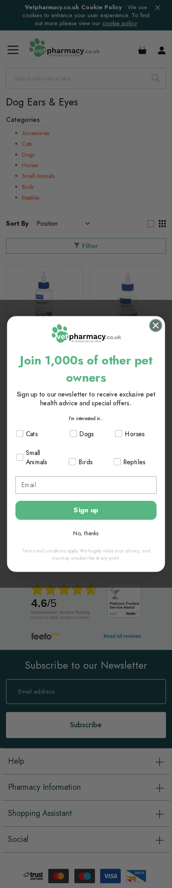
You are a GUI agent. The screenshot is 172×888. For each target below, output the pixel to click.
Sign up (86, 510)
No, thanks (86, 533)
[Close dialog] (155, 325)
